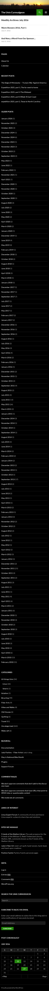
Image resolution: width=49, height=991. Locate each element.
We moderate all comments (12, 798)
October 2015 (7, 381)
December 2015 (7, 371)
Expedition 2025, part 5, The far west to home (19, 87)
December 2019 (7, 236)
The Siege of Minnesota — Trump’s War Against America (23, 83)
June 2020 (5, 212)
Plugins (4, 762)
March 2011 (6, 606)
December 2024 (7, 132)
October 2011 (7, 573)
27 (24, 969)
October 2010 (7, 625)
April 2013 (5, 503)
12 (18, 961)
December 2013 (7, 465)
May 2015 (5, 404)
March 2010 (6, 657)
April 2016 (5, 353)
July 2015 (5, 395)
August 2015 (6, 390)
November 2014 (8, 423)
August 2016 (6, 339)
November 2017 (8, 292)
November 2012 (8, 521)
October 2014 (7, 428)
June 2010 (5, 643)
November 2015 (8, 376)
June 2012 (5, 540)
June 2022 (5, 165)
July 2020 (5, 207)
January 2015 (6, 414)
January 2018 (6, 282)
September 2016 (8, 334)
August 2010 (6, 634)
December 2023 (7, 142)
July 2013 (5, 489)
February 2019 (7, 250)
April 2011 (5, 601)
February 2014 (7, 456)
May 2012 (5, 545)
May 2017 (5, 311)
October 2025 (7, 128)
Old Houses (6, 712)
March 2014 (6, 451)
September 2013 (8, 479)
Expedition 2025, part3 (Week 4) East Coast (18, 97)
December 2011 (7, 564)
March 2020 (6, 226)
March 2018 (6, 278)
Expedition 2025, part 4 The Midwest (16, 92)
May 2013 (5, 498)
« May (4, 976)
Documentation (7, 748)
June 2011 (5, 592)
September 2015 (8, 386)
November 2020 (8, 189)
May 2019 (5, 245)
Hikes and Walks (8, 707)
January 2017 (6, 320)
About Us (5, 61)
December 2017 (7, 287)
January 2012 (6, 559)
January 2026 (6, 118)
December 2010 (7, 615)
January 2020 (6, 231)
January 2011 (6, 610)
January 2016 (6, 367)
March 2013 (6, 507)
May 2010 (5, 648)
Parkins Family (7, 853)
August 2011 (6, 582)
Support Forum (7, 766)
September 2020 (8, 198)
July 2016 (5, 343)
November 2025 (8, 123)
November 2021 (8, 175)
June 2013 (5, 493)
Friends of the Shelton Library (13, 834)
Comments (7, 879)
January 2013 (6, 517)
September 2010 (8, 629)
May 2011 (5, 596)
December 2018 (7, 254)
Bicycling (5, 698)
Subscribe (7, 929)
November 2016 (8, 329)
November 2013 (8, 470)
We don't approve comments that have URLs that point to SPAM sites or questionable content (24, 791)
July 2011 (5, 587)
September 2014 (8, 432)
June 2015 (5, 400)
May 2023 (5, 161)
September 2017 (8, 296)
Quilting (4, 717)
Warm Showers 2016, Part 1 (13, 28)
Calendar (5, 66)
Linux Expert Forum (9, 815)
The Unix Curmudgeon (13, 12)
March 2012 (6, 554)
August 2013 (6, 484)
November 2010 (8, 620)
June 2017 (5, 306)
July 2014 (5, 442)
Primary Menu (46, 12)
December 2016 (7, 325)
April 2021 (5, 179)
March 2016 (6, 357)
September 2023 (8, 156)
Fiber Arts (5, 702)
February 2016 (7, 362)
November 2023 (8, 147)
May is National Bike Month (12, 757)
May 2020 (5, 217)
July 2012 (5, 535)
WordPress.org (7, 884)
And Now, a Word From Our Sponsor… (18, 38)
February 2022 (7, 170)
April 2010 (5, 653)
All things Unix (7, 679)
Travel (3, 721)
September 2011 (8, 578)
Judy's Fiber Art (7, 846)
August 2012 (6, 531)
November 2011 (8, 568)
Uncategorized (7, 726)
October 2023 (7, 151)
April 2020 (5, 222)
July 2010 (5, 639)
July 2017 (5, 301)
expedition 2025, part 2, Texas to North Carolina (20, 101)
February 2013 (7, 512)
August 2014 (6, 437)
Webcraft (5, 731)
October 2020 (7, 193)
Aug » (44, 976)
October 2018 (7, 259)
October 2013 (7, 475)
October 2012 (7, 526)
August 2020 (6, 203)
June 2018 (5, 268)
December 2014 (7, 418)
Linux (5, 684)
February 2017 (7, 315)
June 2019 (5, 240)
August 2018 (6, 264)
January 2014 (6, 461)
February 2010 (7, 662)
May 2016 (5, 348)
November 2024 (8, 137)
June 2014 (5, 446)
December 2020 (7, 184)
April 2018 (5, 273)
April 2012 (5, 550)
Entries (5, 874)
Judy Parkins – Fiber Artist (12, 752)
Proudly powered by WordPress (12, 988)
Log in (3, 870)
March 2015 (6, 409)
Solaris (5, 688)
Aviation (4, 693)
